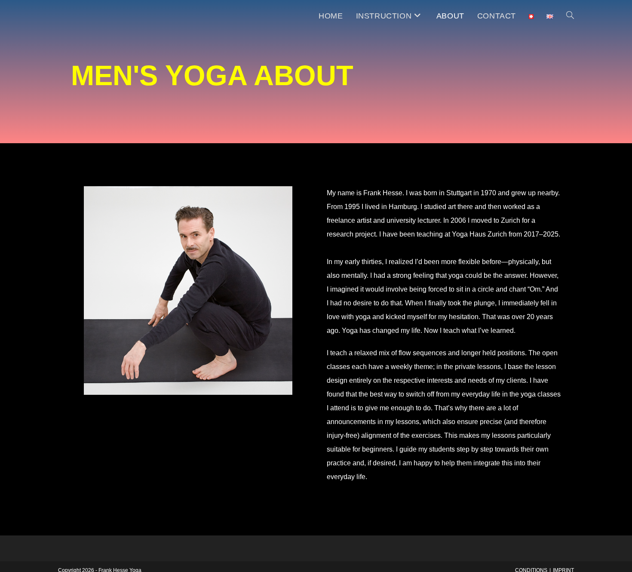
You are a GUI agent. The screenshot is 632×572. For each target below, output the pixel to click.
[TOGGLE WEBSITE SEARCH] (570, 16)
